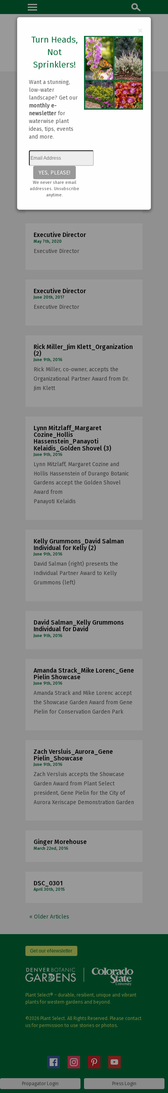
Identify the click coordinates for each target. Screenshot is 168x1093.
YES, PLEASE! (54, 172)
